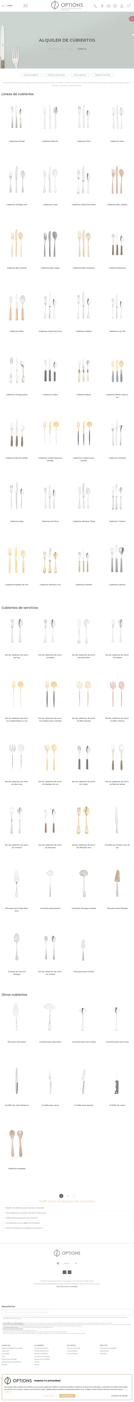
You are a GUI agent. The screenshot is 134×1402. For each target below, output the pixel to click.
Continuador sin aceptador (120, 1396)
